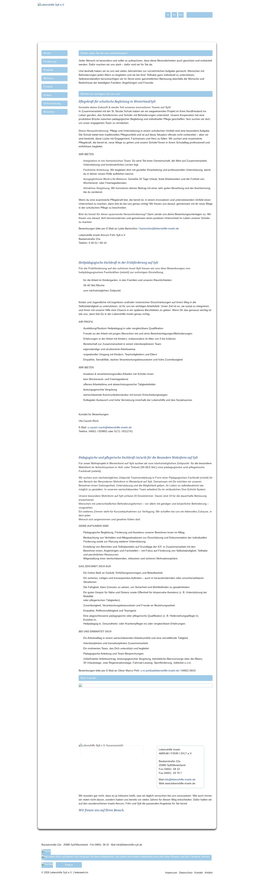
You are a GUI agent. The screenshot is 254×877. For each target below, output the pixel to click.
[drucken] (47, 865)
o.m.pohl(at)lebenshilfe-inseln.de (160, 670)
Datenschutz (186, 872)
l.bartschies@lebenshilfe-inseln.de (159, 228)
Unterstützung (52, 103)
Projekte (48, 69)
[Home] (46, 852)
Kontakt (198, 872)
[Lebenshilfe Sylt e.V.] (51, 4)
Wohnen (48, 78)
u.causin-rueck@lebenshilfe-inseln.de (110, 427)
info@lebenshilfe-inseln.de (179, 779)
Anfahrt (209, 872)
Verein (47, 53)
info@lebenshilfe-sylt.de (129, 844)
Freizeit (48, 86)
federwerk (81, 872)
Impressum (171, 872)
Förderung (49, 61)
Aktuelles (48, 111)
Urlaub (47, 94)
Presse (69, 864)
